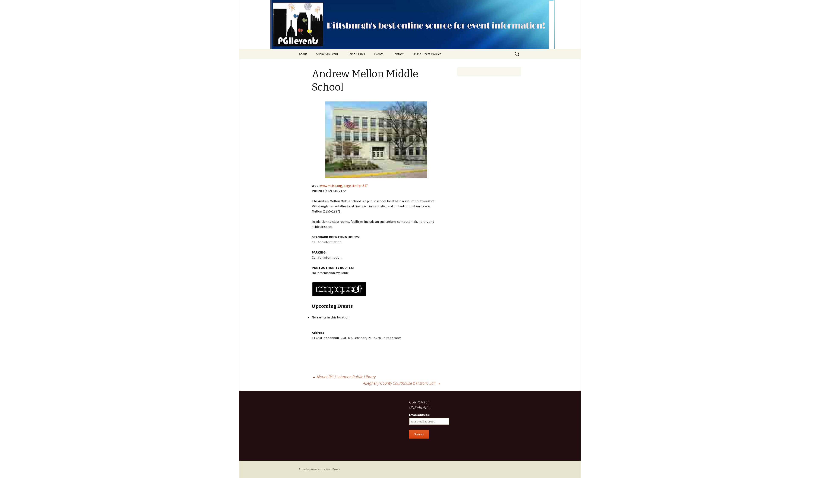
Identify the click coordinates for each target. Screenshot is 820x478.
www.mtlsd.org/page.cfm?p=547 (344, 185)
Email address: (419, 415)
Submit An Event (327, 54)
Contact (398, 54)
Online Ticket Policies (427, 54)
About (303, 54)
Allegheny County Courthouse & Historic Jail (402, 383)
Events (379, 54)
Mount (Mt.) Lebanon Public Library (344, 376)
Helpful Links (356, 54)
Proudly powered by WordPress (319, 469)
